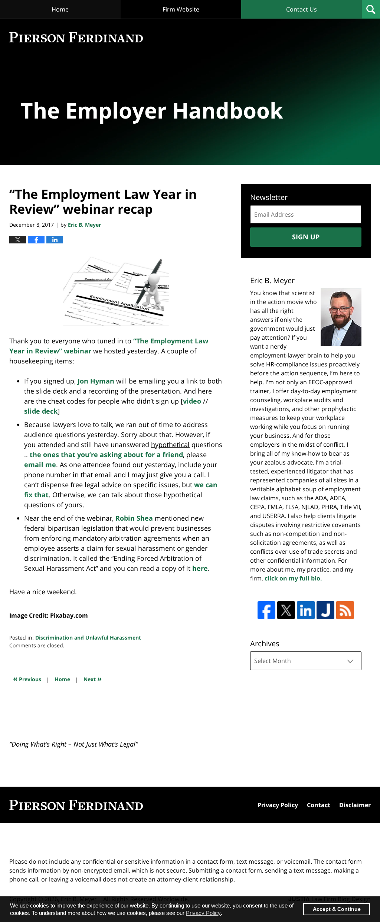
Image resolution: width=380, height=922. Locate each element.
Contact (318, 805)
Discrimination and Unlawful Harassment (88, 637)
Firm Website (181, 9)
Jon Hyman (96, 380)
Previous (27, 678)
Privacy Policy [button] (203, 913)
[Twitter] (286, 610)
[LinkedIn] (306, 610)
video (192, 401)
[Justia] (325, 610)
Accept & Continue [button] (337, 909)
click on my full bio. (293, 578)
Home (60, 9)
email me (40, 464)
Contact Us (301, 9)
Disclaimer (355, 805)
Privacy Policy (278, 805)
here (200, 568)
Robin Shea (134, 518)
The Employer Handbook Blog (76, 37)
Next (92, 678)
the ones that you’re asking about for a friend (106, 454)
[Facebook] (266, 610)
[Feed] (345, 610)
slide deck (41, 411)
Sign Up (306, 236)
